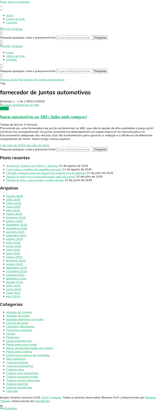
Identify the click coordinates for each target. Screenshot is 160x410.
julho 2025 (13, 242)
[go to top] (1, 405)
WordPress (42, 401)
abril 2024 (13, 296)
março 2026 (14, 214)
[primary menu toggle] (1, 6)
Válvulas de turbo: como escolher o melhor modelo (35, 180)
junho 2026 (13, 203)
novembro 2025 (16, 228)
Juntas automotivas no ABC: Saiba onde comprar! (43, 116)
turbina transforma (19, 387)
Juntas (4, 108)
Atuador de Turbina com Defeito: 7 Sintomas (32, 165)
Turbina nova (15, 369)
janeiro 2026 (14, 221)
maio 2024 (13, 293)
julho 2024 (13, 285)
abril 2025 (13, 253)
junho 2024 (13, 289)
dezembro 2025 (16, 224)
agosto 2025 (14, 239)
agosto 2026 (14, 196)
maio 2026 (13, 207)
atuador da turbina (19, 312)
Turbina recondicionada (22, 376)
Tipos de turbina (17, 362)
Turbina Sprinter (17, 384)
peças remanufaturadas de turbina (29, 348)
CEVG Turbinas (51, 397)
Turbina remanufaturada (23, 380)
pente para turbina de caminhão (28, 355)
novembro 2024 (16, 271)
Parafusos (12, 337)
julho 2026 (13, 199)
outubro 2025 (15, 232)
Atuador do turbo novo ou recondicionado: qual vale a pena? (40, 176)
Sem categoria (16, 359)
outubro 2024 (15, 275)
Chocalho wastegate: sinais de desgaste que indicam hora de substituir (46, 173)
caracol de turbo (17, 323)
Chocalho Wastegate (20, 326)
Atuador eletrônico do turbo (25, 319)
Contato (11, 22)
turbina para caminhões (22, 373)
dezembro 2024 (16, 267)
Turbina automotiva (19, 366)
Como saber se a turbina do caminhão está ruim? (34, 169)
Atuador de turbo (18, 316)
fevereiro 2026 (16, 217)
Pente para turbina (19, 351)
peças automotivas (19, 341)
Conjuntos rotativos (19, 330)
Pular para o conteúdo (15, 2)
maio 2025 (13, 250)
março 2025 (14, 257)
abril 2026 (13, 210)
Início (9, 15)
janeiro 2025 (14, 264)
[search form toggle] (1, 33)
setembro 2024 (16, 278)
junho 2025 (13, 246)
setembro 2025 (16, 235)
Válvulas (12, 391)
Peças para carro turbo (21, 344)
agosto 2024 (14, 282)
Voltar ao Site (15, 19)
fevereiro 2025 (16, 260)
